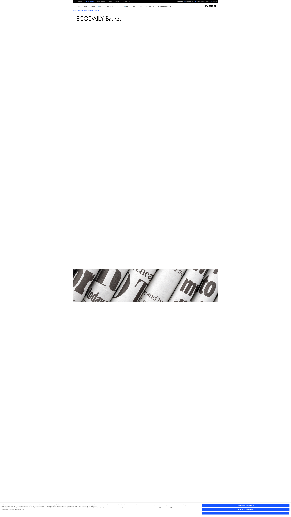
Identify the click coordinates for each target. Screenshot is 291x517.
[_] (180, 1)
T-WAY (140, 6)
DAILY (78, 6)
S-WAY (119, 6)
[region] (145, 509)
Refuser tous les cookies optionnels (246, 509)
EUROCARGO (110, 6)
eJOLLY (93, 6)
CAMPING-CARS (150, 6)
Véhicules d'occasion (100, 1)
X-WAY (133, 6)
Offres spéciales (90, 1)
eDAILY (85, 6)
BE (76, 1)
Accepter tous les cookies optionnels (245, 505)
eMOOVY (100, 6)
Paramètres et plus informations (245, 513)
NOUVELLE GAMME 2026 (164, 6)
